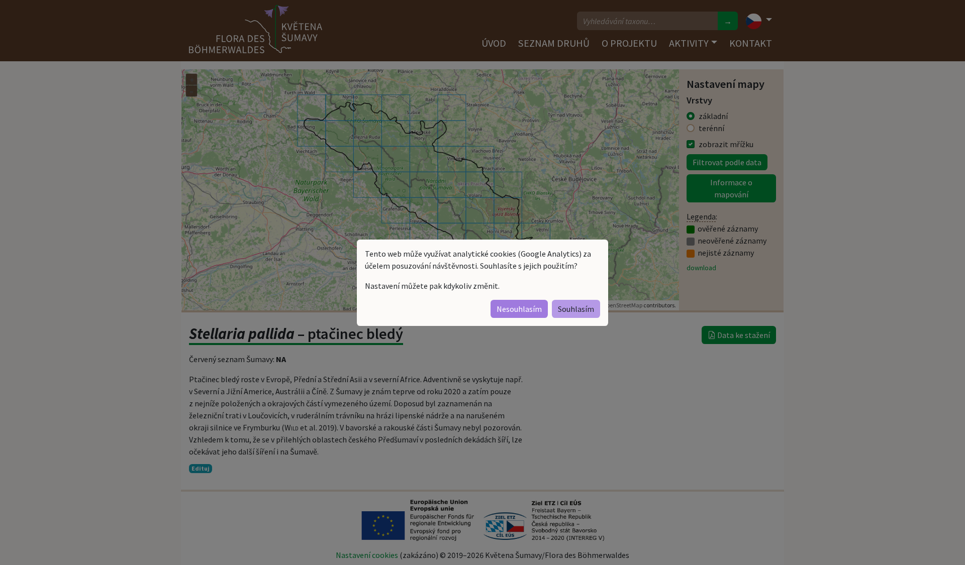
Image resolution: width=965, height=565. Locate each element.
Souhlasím (576, 309)
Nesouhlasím (519, 309)
